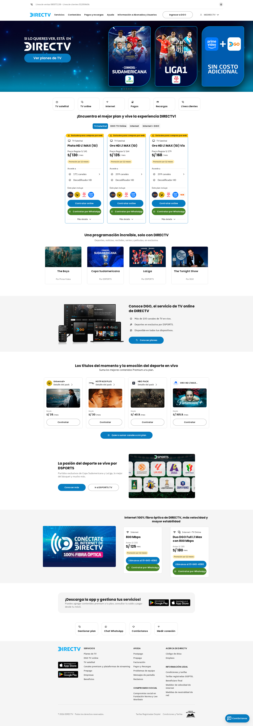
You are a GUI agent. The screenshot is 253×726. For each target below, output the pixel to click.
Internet (134, 126)
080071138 (56, 4)
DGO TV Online (118, 126)
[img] (218, 14)
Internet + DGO (151, 126)
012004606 (84, 4)
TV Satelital (100, 126)
